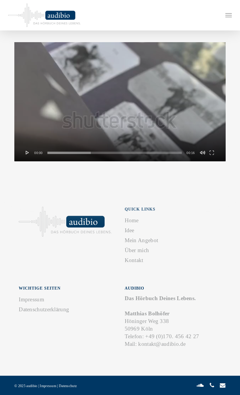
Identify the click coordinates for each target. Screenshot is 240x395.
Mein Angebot (141, 240)
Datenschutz (68, 386)
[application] (120, 101)
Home (132, 220)
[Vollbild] (211, 152)
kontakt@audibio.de (162, 344)
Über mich (137, 250)
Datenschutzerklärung (44, 309)
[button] (228, 15)
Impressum (31, 299)
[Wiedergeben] (27, 152)
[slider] (114, 153)
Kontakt (134, 260)
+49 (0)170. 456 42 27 (172, 336)
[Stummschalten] (202, 152)
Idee (129, 230)
